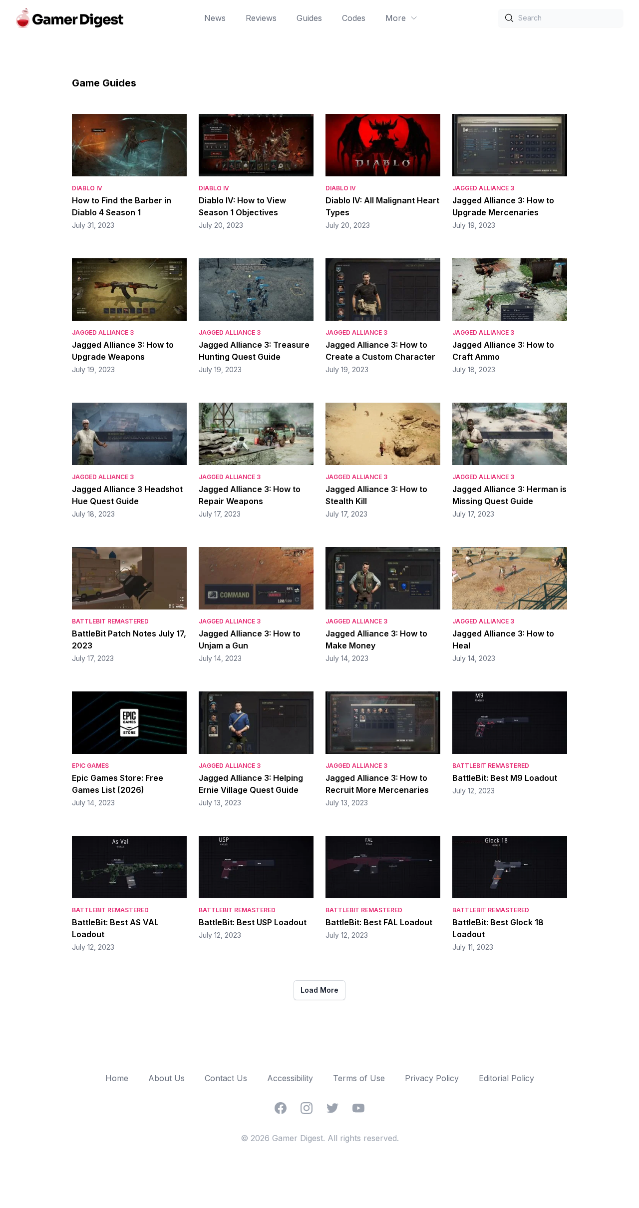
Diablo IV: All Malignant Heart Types (382, 206)
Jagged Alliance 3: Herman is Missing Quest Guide (509, 495)
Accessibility (290, 1078)
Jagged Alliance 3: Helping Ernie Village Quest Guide (251, 784)
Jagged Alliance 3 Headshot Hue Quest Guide (127, 495)
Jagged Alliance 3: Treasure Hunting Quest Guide (254, 351)
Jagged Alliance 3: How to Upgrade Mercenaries (503, 206)
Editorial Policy (506, 1078)
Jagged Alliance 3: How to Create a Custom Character (380, 351)
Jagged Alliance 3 (483, 188)
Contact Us (226, 1078)
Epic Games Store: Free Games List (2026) (117, 784)
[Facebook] (281, 1108)
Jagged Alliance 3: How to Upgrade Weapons (123, 351)
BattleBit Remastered (110, 621)
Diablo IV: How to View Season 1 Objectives (242, 206)
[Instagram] (307, 1108)
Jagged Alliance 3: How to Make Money (376, 639)
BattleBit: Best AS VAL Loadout (115, 928)
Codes (353, 18)
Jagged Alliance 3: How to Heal (503, 639)
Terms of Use (359, 1078)
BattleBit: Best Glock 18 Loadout (498, 928)
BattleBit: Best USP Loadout (253, 922)
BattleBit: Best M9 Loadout (504, 778)
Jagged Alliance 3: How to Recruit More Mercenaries (377, 784)
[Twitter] (332, 1108)
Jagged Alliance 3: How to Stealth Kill (376, 495)
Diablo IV (87, 188)
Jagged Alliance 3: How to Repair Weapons (250, 495)
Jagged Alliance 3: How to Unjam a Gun (250, 639)
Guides (309, 18)
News (215, 18)
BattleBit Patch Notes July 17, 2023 (129, 639)
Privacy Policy (432, 1078)
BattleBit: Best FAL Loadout (378, 922)
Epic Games (90, 765)
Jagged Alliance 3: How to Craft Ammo (503, 351)
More (395, 18)
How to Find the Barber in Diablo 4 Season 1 (121, 206)
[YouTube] (358, 1108)
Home (116, 1078)
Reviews (261, 18)
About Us (166, 1078)
